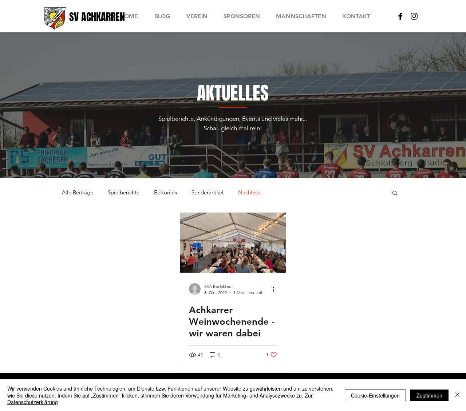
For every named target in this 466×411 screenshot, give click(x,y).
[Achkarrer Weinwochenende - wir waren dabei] (233, 243)
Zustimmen (429, 395)
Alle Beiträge (77, 192)
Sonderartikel (207, 192)
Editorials (165, 192)
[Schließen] (457, 395)
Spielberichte (123, 192)
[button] (394, 193)
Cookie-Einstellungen (375, 395)
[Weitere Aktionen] (276, 289)
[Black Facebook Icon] (400, 16)
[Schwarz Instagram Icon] (414, 16)
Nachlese (249, 192)
